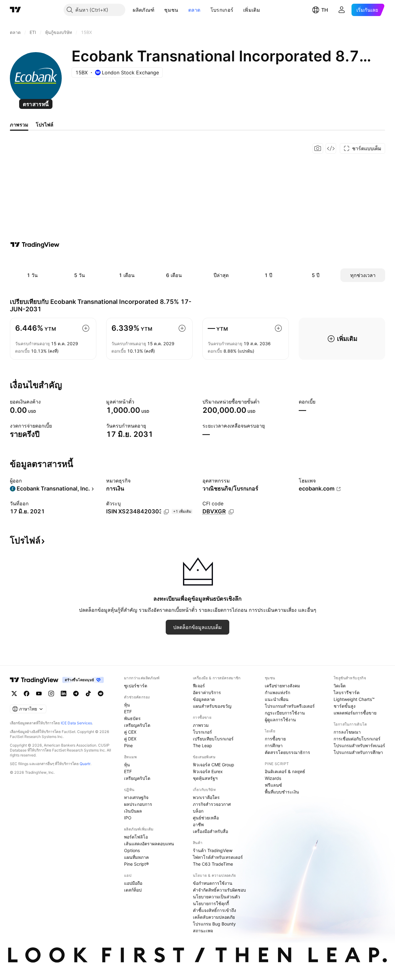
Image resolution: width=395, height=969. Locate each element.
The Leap (202, 745)
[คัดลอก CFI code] (231, 512)
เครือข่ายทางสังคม (282, 685)
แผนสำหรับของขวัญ (212, 706)
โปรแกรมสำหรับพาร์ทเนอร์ (359, 745)
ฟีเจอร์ (199, 685)
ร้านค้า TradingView (212, 850)
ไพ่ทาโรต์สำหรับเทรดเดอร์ (218, 857)
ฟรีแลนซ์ (273, 785)
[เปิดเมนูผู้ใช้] (341, 10)
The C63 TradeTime (213, 864)
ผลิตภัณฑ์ (143, 10)
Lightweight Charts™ (354, 699)
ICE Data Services (76, 723)
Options (132, 850)
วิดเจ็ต (340, 685)
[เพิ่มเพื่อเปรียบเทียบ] (86, 328)
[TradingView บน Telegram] (76, 693)
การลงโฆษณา (347, 732)
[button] (159, 10)
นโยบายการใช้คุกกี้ (211, 903)
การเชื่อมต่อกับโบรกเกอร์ (357, 738)
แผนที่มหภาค (136, 857)
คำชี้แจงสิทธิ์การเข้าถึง (214, 910)
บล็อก (198, 811)
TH (324, 10)
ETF (128, 711)
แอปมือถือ (133, 883)
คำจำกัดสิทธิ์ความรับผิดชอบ (219, 889)
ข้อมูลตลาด (204, 699)
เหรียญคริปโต (137, 725)
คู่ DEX (130, 738)
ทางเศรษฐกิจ (136, 797)
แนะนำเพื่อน (277, 699)
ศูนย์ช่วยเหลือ (206, 817)
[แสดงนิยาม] (45, 401)
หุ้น (127, 704)
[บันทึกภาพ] (318, 148)
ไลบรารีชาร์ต (347, 692)
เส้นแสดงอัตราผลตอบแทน (149, 843)
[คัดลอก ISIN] (166, 512)
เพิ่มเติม (251, 10)
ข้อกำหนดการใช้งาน (212, 883)
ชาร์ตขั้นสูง (345, 706)
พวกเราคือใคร (206, 797)
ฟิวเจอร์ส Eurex (208, 771)
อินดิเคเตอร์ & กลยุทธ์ (285, 771)
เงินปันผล (133, 811)
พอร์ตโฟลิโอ (136, 836)
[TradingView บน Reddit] (100, 693)
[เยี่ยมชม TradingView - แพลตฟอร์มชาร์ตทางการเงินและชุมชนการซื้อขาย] (35, 244)
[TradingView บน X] (14, 693)
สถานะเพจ (203, 930)
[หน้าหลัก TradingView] (15, 10)
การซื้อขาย (275, 738)
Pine (128, 745)
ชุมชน (171, 10)
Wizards (273, 778)
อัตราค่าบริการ (207, 692)
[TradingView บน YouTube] (39, 693)
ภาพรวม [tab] (19, 125)
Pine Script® (136, 864)
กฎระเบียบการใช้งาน (285, 712)
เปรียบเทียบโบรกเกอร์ (213, 738)
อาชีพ (198, 824)
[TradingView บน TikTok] (88, 693)
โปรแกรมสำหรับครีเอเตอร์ (290, 706)
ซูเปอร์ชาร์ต (135, 685)
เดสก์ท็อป (133, 889)
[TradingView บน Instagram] (51, 693)
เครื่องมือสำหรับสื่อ (210, 831)
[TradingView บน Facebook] (26, 693)
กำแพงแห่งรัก (277, 692)
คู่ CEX (130, 732)
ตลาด (194, 10)
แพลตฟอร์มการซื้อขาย (355, 712)
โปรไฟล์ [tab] (44, 125)
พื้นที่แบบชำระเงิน (282, 791)
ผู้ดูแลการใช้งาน (280, 719)
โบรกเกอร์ (221, 10)
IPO (127, 817)
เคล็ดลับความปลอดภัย (214, 917)
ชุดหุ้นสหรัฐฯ (205, 778)
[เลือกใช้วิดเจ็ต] (331, 148)
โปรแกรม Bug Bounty (214, 923)
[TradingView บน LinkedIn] (63, 693)
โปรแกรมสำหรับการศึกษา (358, 752)
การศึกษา (274, 745)
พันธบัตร (132, 718)
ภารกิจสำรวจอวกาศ (212, 804)
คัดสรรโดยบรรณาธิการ (287, 752)
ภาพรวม (201, 725)
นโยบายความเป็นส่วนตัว (216, 896)
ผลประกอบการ (138, 804)
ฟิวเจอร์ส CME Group (213, 764)
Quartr (85, 763)
